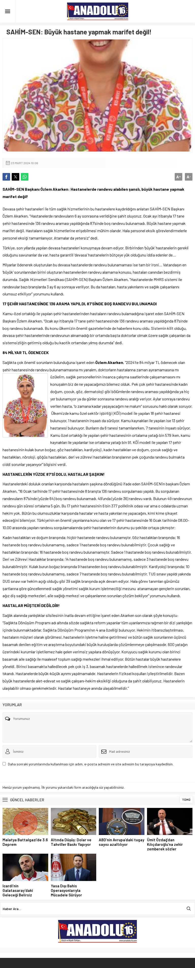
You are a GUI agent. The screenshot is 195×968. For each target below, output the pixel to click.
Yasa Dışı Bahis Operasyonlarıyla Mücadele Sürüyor (66, 890)
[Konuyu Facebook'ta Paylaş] (6, 177)
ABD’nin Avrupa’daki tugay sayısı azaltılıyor (121, 842)
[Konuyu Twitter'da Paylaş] (15, 177)
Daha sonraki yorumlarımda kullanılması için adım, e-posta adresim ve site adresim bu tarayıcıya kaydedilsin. (90, 764)
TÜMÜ (186, 799)
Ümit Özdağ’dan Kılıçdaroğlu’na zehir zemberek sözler (165, 844)
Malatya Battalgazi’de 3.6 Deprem (25, 842)
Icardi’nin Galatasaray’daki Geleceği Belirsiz (18, 890)
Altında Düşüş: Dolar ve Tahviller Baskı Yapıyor (71, 842)
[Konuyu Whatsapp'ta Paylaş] (24, 177)
